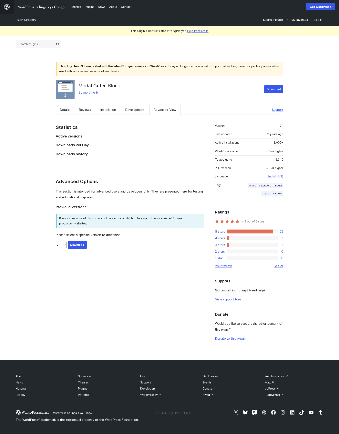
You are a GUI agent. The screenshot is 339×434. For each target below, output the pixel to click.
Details (65, 110)
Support (277, 110)
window (277, 193)
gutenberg (265, 185)
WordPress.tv (150, 394)
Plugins (82, 388)
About (20, 376)
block (252, 185)
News (19, 382)
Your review (223, 266)
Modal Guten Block (99, 86)
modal (278, 185)
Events (207, 382)
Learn (144, 376)
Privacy (20, 394)
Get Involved (211, 376)
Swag (208, 394)
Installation (108, 110)
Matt (269, 382)
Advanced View (165, 110)
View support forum (229, 299)
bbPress (272, 388)
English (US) (275, 176)
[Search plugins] (57, 44)
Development (134, 110)
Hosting (21, 388)
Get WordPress (320, 6)
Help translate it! (198, 31)
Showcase (85, 376)
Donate (209, 388)
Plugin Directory (26, 19)
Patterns (83, 394)
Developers (148, 388)
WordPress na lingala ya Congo (72, 412)
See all (278, 266)
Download (274, 89)
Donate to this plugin (230, 338)
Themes (83, 382)
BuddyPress (274, 394)
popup (266, 193)
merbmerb (90, 92)
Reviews (85, 110)
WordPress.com (277, 376)
